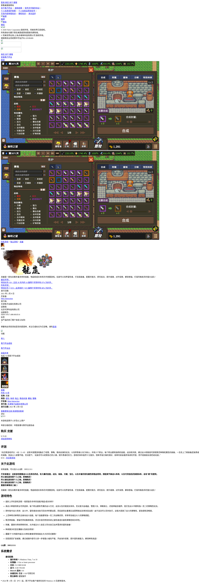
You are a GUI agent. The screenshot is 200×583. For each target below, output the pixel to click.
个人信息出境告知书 (26, 11)
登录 (3, 2)
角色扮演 (23, 398)
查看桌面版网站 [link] (7, 5)
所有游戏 (4, 242)
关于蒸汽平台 (6, 8)
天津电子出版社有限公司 (18, 404)
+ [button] (1, 322)
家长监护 (32, 14)
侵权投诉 (22, 14)
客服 (15, 2)
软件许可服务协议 (32, 8)
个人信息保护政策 (8, 11)
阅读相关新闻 (18, 411)
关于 (11, 2)
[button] (6, 439)
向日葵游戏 (10, 458)
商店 (7, 2)
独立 (17, 398)
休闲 (12, 398)
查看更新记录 (6, 411)
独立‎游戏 (14, 242)
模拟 (30, 398)
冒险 (7, 398)
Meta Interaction (7, 299)
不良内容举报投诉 (8, 14)
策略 (34, 398)
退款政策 (18, 8)
